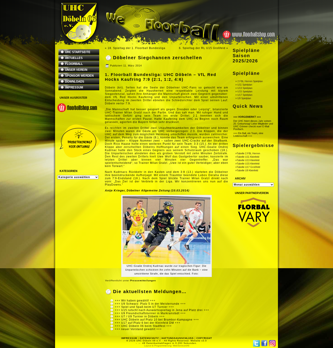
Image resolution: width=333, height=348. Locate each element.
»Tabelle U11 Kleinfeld (247, 156)
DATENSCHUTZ (149, 338)
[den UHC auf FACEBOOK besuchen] (264, 343)
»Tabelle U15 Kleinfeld (247, 163)
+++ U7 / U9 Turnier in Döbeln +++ (140, 316)
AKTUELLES (74, 58)
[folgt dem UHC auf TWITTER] (256, 343)
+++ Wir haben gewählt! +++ (135, 300)
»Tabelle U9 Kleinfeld (246, 170)
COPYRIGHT (204, 338)
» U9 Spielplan (243, 98)
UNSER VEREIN (76, 69)
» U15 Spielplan (243, 91)
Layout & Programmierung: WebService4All (166, 345)
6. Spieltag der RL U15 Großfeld (202, 48)
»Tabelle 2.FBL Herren (247, 153)
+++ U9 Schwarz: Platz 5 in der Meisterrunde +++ (150, 303)
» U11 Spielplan (243, 84)
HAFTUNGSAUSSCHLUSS (178, 338)
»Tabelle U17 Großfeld (247, 167)
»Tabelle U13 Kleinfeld (247, 160)
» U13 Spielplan (243, 88)
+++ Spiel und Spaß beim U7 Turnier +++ (144, 307)
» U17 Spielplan (243, 94)
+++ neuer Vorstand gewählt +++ (138, 329)
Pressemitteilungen (143, 280)
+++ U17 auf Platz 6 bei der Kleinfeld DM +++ (147, 322)
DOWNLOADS (74, 81)
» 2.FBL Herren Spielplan (249, 81)
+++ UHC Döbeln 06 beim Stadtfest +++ (143, 326)
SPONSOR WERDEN (79, 75)
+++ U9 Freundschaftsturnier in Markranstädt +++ (150, 313)
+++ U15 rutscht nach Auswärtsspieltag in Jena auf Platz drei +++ (162, 310)
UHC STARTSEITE (77, 52)
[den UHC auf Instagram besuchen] (272, 343)
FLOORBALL (74, 64)
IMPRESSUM (74, 87)
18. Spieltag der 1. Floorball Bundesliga (136, 48)
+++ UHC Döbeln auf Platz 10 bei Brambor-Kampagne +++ (157, 319)
